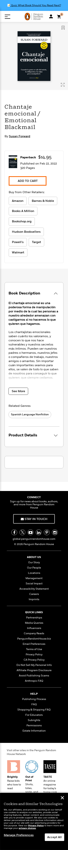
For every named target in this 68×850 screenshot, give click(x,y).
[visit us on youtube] (30, 532)
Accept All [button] (54, 837)
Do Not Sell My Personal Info (34, 665)
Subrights (34, 720)
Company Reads (34, 633)
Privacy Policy (34, 654)
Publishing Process (34, 699)
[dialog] (34, 821)
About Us (34, 557)
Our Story (34, 562)
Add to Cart (28, 181)
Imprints (34, 599)
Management (34, 578)
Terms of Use (34, 649)
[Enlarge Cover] (63, 85)
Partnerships (34, 617)
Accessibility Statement (34, 589)
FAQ (34, 704)
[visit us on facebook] (14, 532)
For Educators (34, 715)
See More (18, 391)
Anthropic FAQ (34, 681)
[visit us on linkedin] (39, 532)
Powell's (18, 242)
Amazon (17, 201)
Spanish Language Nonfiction (30, 414)
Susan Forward (19, 136)
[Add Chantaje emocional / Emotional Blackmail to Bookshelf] (63, 28)
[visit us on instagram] (55, 532)
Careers (34, 594)
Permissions (34, 725)
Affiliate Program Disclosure (34, 670)
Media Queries (34, 623)
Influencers (34, 628)
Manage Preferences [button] (19, 835)
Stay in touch (35, 519)
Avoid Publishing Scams (34, 675)
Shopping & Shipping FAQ (34, 709)
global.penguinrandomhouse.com (34, 539)
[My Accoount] (51, 16)
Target (36, 242)
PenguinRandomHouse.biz (34, 638)
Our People (34, 567)
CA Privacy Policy (34, 660)
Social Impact (34, 583)
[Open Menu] (7, 16)
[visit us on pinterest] (47, 532)
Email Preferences (34, 644)
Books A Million (23, 211)
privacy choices (27, 828)
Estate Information (34, 731)
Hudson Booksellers (26, 232)
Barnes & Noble (43, 201)
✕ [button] (62, 798)
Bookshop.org (22, 221)
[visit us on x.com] (22, 532)
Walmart (18, 252)
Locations (34, 573)
